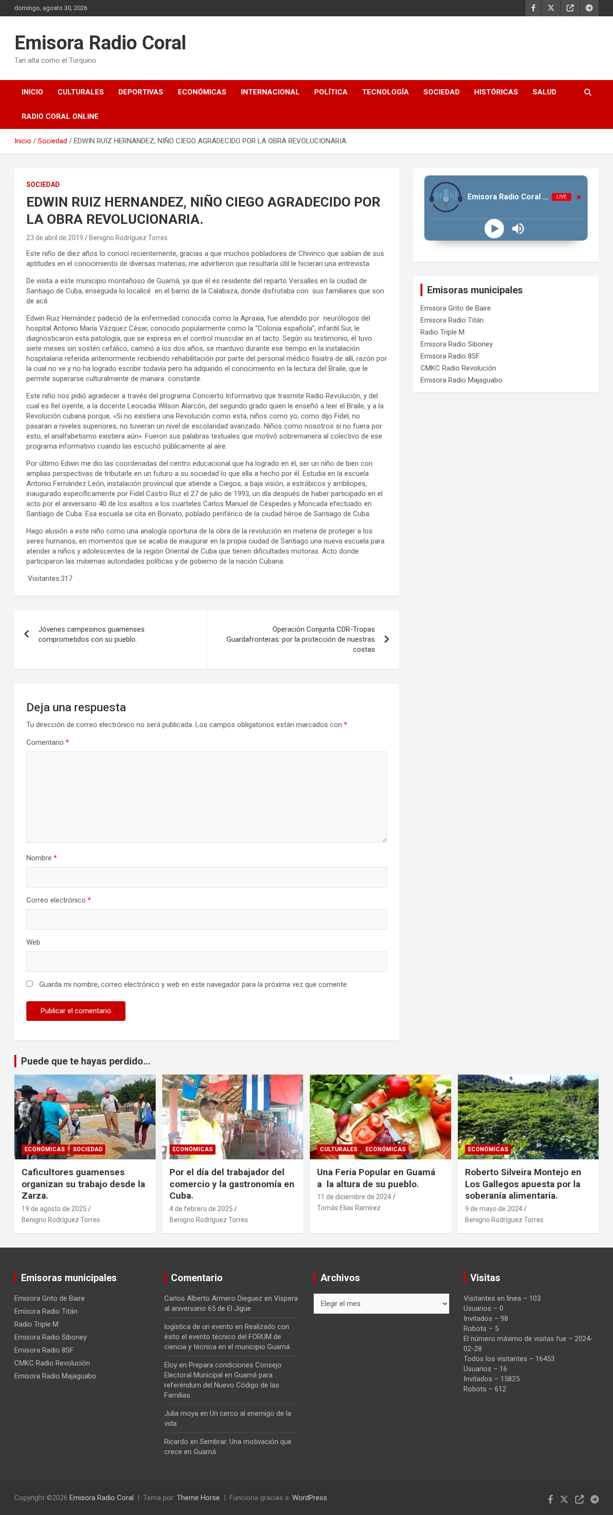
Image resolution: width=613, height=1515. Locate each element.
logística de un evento (198, 1326)
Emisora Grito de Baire (455, 308)
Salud (544, 92)
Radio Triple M (442, 332)
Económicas (202, 92)
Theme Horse (198, 1497)
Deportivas (140, 92)
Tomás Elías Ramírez (349, 1208)
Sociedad (441, 92)
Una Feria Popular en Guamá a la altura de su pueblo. (376, 1178)
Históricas (496, 92)
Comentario (47, 742)
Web (33, 942)
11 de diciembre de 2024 (354, 1197)
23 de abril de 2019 (54, 238)
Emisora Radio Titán (452, 320)
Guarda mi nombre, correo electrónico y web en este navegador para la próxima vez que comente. (193, 984)
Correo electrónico (58, 900)
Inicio (32, 92)
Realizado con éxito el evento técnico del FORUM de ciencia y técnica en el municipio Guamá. (227, 1336)
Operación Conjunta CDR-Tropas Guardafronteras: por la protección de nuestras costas (301, 639)
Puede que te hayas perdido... (85, 1061)
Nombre (41, 858)
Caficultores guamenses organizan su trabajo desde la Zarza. (83, 1184)
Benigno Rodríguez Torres (128, 238)
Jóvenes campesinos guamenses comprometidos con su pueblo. (91, 634)
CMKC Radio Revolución (458, 368)
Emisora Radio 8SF (450, 356)
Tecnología (385, 92)
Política (331, 92)
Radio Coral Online (60, 116)
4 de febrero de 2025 (201, 1209)
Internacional (270, 92)
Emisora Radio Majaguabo (461, 380)
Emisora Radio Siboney (456, 344)
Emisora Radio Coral (100, 43)
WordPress (309, 1497)
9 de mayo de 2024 (493, 1209)
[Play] (494, 229)
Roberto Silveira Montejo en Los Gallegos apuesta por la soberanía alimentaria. (523, 1184)
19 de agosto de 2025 (54, 1209)
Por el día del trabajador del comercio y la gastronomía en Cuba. (232, 1184)
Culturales (80, 92)
